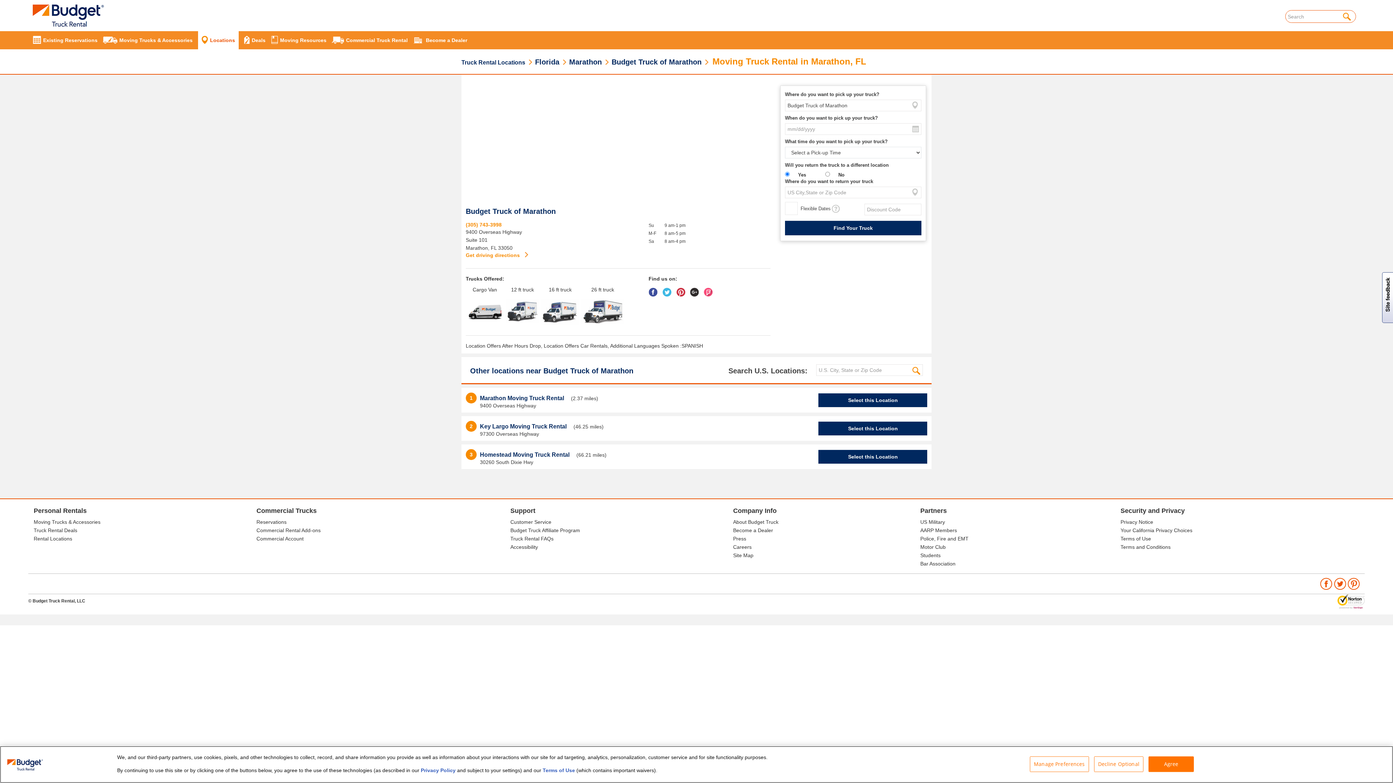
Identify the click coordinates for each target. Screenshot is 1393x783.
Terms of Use (1136, 539)
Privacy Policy (438, 770)
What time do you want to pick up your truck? (836, 141)
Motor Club (933, 547)
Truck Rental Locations (493, 62)
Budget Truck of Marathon (657, 62)
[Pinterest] (682, 289)
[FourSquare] (710, 289)
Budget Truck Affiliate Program (545, 530)
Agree (1171, 764)
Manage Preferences (1059, 764)
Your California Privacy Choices (1156, 530)
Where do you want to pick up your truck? (832, 94)
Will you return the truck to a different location (837, 165)
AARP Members (938, 530)
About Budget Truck (755, 522)
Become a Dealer (753, 530)
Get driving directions (493, 255)
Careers (742, 547)
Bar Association (938, 564)
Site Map (743, 555)
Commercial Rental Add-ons (288, 530)
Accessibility (524, 547)
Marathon (585, 62)
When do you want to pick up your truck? (831, 118)
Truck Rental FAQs (532, 539)
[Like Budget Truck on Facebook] (1326, 583)
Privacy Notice (1137, 522)
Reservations (271, 522)
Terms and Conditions (1146, 547)
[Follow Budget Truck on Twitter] (1340, 583)
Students (930, 555)
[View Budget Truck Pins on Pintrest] (1354, 583)
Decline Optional (1118, 764)
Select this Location (873, 400)
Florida (547, 62)
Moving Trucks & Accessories (67, 522)
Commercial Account (280, 539)
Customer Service (530, 522)
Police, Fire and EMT (944, 539)
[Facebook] (655, 289)
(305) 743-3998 (484, 225)
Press (739, 539)
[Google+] (696, 289)
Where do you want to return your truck (829, 181)
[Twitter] (668, 289)
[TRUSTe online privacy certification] (1351, 601)
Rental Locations (53, 539)
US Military (932, 522)
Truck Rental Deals (55, 530)
